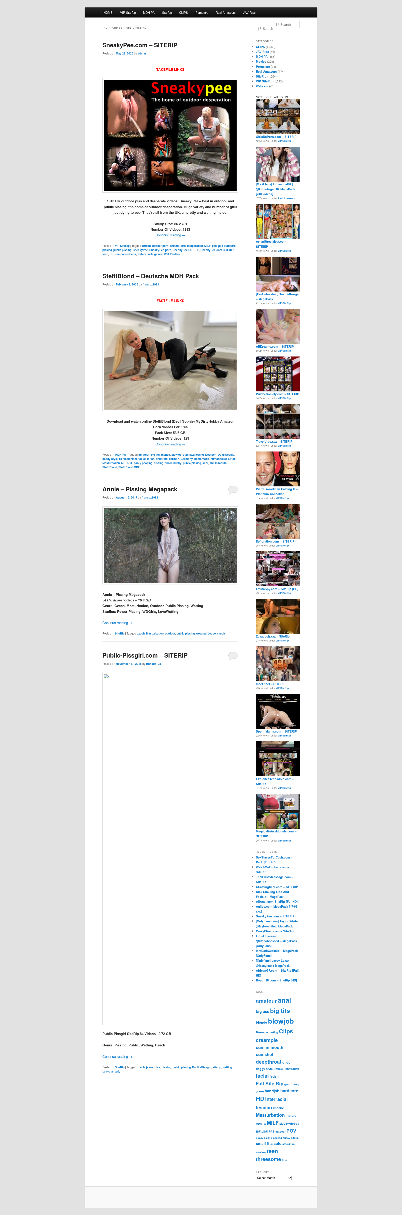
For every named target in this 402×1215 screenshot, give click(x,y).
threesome (268, 1159)
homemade (201, 459)
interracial (276, 1099)
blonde (165, 454)
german (174, 459)
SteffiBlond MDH (129, 467)
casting (273, 1032)
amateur (144, 454)
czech (141, 633)
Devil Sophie (226, 454)
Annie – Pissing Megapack (139, 489)
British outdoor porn (155, 246)
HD (260, 1099)
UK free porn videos (123, 254)
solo (277, 1143)
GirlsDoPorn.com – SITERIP (276, 136)
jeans (149, 1067)
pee (214, 246)
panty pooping (143, 463)
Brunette (262, 1032)
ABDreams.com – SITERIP (275, 346)
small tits (264, 1143)
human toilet (219, 459)
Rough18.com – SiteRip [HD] (276, 980)
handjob (272, 1090)
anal (284, 1000)
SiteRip (167, 12)
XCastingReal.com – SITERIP (277, 887)
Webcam (262, 86)
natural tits (265, 1131)
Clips (286, 1031)
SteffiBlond (109, 467)
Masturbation (111, 463)
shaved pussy (281, 1138)
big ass (262, 1011)
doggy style (110, 459)
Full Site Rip (269, 1083)
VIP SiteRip (128, 12)
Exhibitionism (128, 459)
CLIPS (183, 12)
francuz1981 (151, 284)
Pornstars (201, 12)
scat (205, 463)
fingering (162, 459)
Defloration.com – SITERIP (275, 541)
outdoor (170, 633)
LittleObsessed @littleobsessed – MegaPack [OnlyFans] (276, 941)
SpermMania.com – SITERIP (276, 731)
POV (291, 1130)
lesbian (264, 1107)
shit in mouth (218, 463)
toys (284, 1160)
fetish (150, 459)
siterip (217, 1067)
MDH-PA (149, 12)
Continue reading (170, 234)
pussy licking (264, 1138)
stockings (288, 1144)
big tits (155, 454)
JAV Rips (249, 12)
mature (291, 1115)
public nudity (173, 463)
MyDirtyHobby (289, 1123)
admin (142, 53)
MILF (207, 246)
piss (157, 1067)
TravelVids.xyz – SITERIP (274, 441)
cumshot (264, 1054)
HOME (108, 12)
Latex (232, 459)
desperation (195, 246)
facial (142, 459)
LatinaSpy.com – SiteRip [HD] (277, 589)
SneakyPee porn (160, 250)
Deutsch (210, 454)
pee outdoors (227, 246)
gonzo (260, 1091)
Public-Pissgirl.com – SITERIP (145, 655)
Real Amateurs (226, 12)
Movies (261, 61)
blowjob (176, 454)
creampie (267, 1040)
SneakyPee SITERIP (186, 250)
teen (105, 254)
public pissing (122, 250)
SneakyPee (140, 250)
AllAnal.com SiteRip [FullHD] (277, 901)
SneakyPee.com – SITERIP (139, 45)
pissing (107, 250)
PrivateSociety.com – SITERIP (277, 394)
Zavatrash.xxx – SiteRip (273, 636)
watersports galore (150, 254)
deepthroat (268, 1061)
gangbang (291, 1084)
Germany (187, 459)
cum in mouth (269, 1047)
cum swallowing (193, 454)
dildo (286, 1062)
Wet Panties (172, 254)
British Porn (178, 246)
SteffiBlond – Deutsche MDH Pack (150, 276)
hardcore (289, 1090)
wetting (201, 633)
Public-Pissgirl (201, 1067)
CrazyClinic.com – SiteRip (275, 931)
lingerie (278, 1108)
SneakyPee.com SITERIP (217, 250)
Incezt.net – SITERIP (270, 684)
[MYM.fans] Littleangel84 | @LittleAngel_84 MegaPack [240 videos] (275, 189)
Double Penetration (286, 1069)
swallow (261, 1152)
